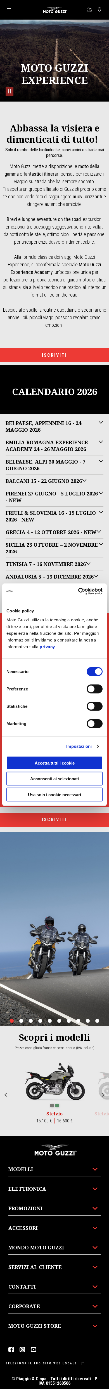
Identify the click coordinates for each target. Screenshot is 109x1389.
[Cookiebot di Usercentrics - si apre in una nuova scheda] (78, 591)
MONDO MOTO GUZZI (36, 1247)
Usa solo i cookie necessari (54, 794)
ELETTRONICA (27, 1188)
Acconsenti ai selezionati (54, 778)
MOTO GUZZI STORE (34, 1325)
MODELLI (20, 1169)
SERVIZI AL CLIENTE (35, 1267)
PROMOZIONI (25, 1208)
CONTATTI (22, 1286)
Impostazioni (79, 746)
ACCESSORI (23, 1228)
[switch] (95, 688)
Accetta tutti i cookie (55, 762)
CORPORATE (24, 1306)
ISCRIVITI (54, 355)
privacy (47, 646)
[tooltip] (52, 1105)
